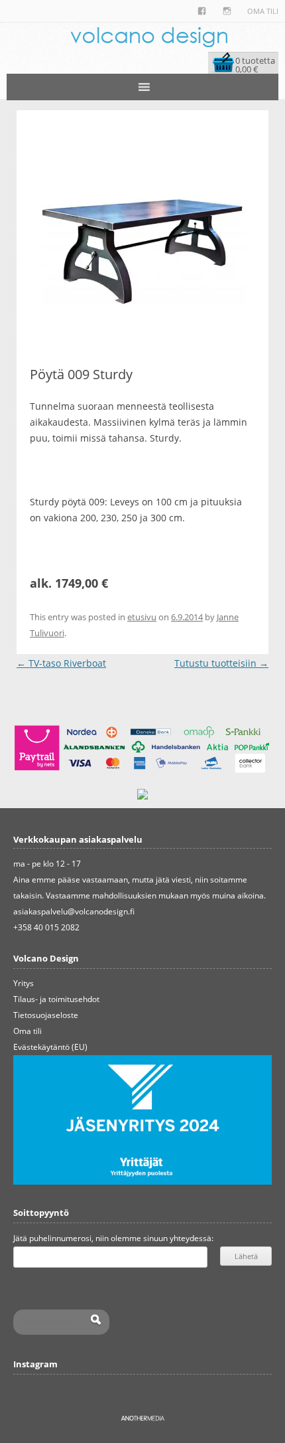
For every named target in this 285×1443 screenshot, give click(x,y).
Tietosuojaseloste (45, 1015)
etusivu (141, 617)
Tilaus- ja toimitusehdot (56, 999)
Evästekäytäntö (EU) (50, 1047)
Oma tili (262, 11)
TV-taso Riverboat (61, 663)
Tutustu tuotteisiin (221, 663)
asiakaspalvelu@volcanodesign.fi (74, 911)
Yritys (23, 983)
